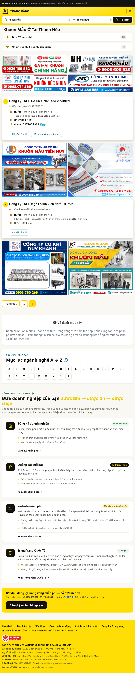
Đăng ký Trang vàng (113, 626)
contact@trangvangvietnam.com (56, 663)
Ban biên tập (24, 626)
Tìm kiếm (124, 19)
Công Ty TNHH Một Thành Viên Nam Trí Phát (41, 204)
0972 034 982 (23, 120)
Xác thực (40, 626)
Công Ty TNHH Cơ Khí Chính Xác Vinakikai (39, 101)
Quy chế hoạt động (60, 626)
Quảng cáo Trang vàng (14, 630)
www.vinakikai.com (48, 134)
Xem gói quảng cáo (30, 491)
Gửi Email (21, 134)
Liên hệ (59, 630)
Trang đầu (10, 303)
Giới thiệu (7, 626)
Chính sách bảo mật (86, 626)
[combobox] (39, 20)
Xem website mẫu (29, 536)
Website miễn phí (41, 630)
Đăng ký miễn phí (29, 450)
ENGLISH (73, 630)
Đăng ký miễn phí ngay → (26, 605)
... (24, 303)
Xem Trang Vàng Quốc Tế (33, 577)
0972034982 (31, 124)
